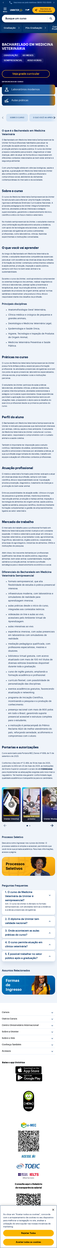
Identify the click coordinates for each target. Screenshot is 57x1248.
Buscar (51, 18)
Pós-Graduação (33, 28)
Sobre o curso (17, 117)
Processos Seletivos (15, 866)
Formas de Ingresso (14, 985)
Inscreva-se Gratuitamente (45, 10)
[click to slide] (27, 825)
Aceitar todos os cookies (28, 1242)
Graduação (10, 28)
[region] (28, 1226)
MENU (5, 11)
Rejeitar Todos (28, 1233)
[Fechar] (53, 1209)
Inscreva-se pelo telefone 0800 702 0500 (32, 2)
